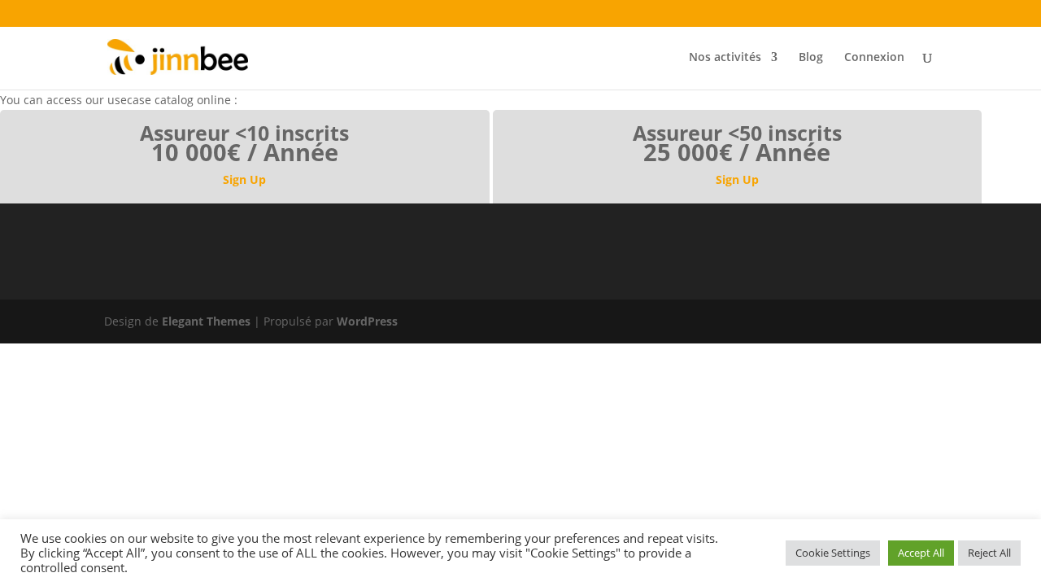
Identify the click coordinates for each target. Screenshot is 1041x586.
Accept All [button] (921, 552)
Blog (811, 57)
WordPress (367, 321)
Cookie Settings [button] (832, 552)
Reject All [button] (989, 552)
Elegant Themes (206, 321)
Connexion (874, 57)
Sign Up (244, 179)
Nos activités (725, 57)
